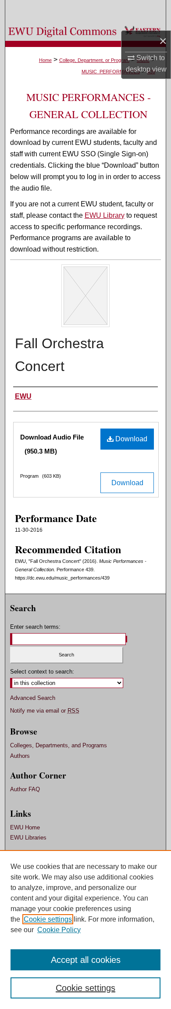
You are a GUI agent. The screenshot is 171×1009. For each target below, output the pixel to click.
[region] (85, 929)
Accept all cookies (86, 960)
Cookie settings (48, 919)
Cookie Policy (59, 929)
